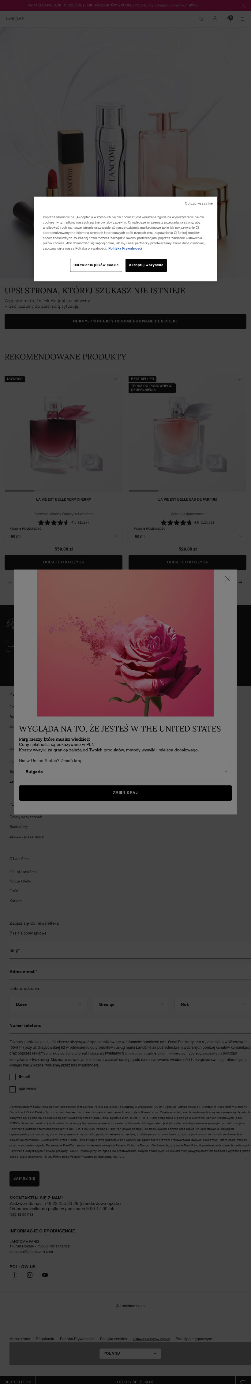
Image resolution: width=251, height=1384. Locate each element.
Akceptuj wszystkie (146, 265)
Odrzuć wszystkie (199, 203)
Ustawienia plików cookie (96, 265)
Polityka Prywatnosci (125, 248)
